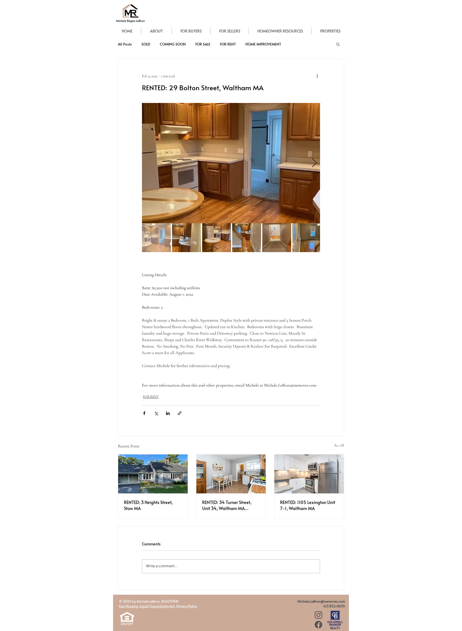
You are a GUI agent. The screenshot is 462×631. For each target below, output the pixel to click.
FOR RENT (228, 44)
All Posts (125, 44)
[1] (318, 615)
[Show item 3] (216, 237)
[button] (338, 44)
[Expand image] (231, 163)
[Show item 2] (186, 237)
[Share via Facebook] (144, 413)
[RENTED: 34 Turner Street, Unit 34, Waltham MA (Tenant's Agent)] (231, 473)
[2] (318, 624)
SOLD (145, 44)
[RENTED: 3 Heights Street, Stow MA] (153, 473)
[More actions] (317, 76)
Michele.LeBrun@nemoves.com (321, 601)
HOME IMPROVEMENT (263, 44)
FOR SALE (202, 44)
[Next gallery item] (314, 163)
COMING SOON (173, 44)
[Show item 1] (156, 237)
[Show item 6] (306, 237)
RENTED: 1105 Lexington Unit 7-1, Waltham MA (307, 505)
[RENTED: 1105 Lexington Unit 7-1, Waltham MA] (309, 473)
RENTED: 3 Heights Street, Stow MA (148, 505)
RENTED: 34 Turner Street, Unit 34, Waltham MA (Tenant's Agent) (226, 505)
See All (339, 445)
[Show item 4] (246, 237)
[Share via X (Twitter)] (156, 413)
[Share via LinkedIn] (168, 413)
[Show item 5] (276, 237)
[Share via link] (179, 413)
